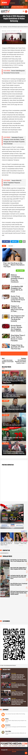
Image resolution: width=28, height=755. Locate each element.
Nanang (6, 719)
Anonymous (7, 725)
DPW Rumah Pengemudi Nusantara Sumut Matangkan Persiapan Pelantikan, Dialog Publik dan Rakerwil (19, 593)
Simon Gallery (8, 731)
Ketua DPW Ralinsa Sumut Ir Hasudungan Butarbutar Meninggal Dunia (18, 584)
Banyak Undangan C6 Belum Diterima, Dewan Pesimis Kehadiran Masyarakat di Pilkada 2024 (13, 452)
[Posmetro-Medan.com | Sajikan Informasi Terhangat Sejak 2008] (14, 747)
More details (20, 270)
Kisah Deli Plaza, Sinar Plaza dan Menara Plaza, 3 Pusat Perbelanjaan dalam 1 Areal (18, 560)
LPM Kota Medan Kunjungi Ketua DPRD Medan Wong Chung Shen (13, 381)
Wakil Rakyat (10, 246)
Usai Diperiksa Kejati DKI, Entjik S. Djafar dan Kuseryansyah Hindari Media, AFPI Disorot (18, 577)
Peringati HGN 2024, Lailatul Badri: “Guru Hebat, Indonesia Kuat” (13, 438)
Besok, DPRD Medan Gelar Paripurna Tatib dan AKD (13, 410)
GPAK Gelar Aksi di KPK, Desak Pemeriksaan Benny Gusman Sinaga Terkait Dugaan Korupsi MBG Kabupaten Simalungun (18, 702)
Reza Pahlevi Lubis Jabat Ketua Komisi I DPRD (13, 425)
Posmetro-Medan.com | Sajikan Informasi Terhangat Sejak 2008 (17, 751)
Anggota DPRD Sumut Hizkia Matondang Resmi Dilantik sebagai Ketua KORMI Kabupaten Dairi (18, 693)
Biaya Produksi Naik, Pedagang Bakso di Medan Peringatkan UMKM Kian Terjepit (18, 568)
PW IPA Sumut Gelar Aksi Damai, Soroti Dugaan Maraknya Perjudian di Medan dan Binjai (18, 685)
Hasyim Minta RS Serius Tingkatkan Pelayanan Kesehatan (12, 182)
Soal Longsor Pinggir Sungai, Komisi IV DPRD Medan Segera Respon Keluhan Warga (13, 396)
